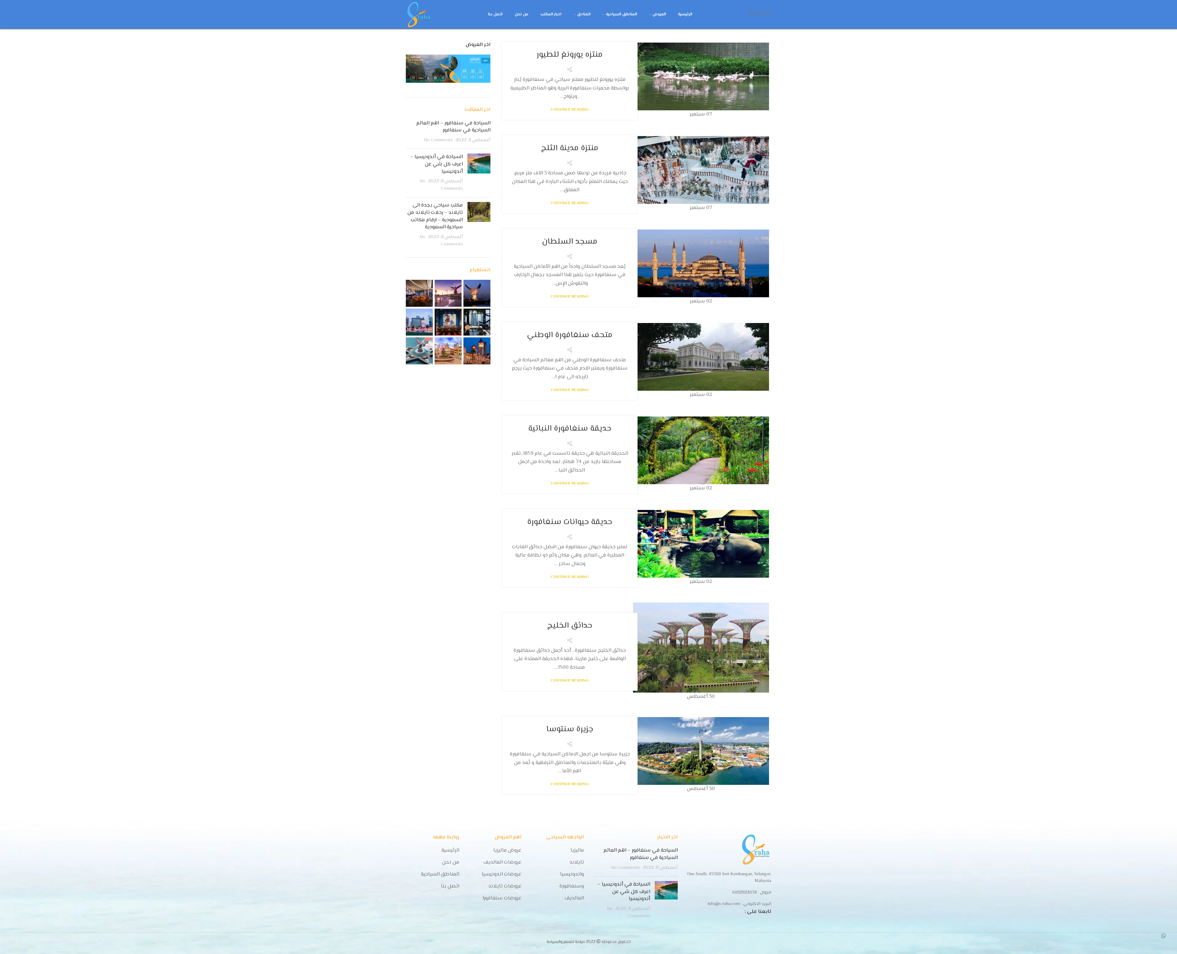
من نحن (450, 862)
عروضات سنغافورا (501, 898)
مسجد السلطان (569, 242)
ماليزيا (577, 850)
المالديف (574, 898)
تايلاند (576, 862)
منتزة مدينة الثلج (569, 148)
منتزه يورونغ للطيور (570, 55)
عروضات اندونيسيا (501, 874)
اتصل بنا (450, 886)
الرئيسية (450, 850)
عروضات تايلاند (504, 886)
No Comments (438, 140)
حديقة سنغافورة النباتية (569, 429)
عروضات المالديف (502, 862)
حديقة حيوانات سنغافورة (569, 522)
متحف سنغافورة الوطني (569, 335)
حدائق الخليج (569, 626)
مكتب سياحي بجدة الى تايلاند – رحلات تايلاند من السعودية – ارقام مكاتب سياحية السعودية (435, 216)
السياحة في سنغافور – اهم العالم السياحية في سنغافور (453, 127)
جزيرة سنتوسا (569, 729)
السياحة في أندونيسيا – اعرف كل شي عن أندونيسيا (436, 164)
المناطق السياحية (440, 874)
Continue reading (569, 110)
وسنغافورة (571, 886)
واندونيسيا (572, 874)
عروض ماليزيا (507, 850)
